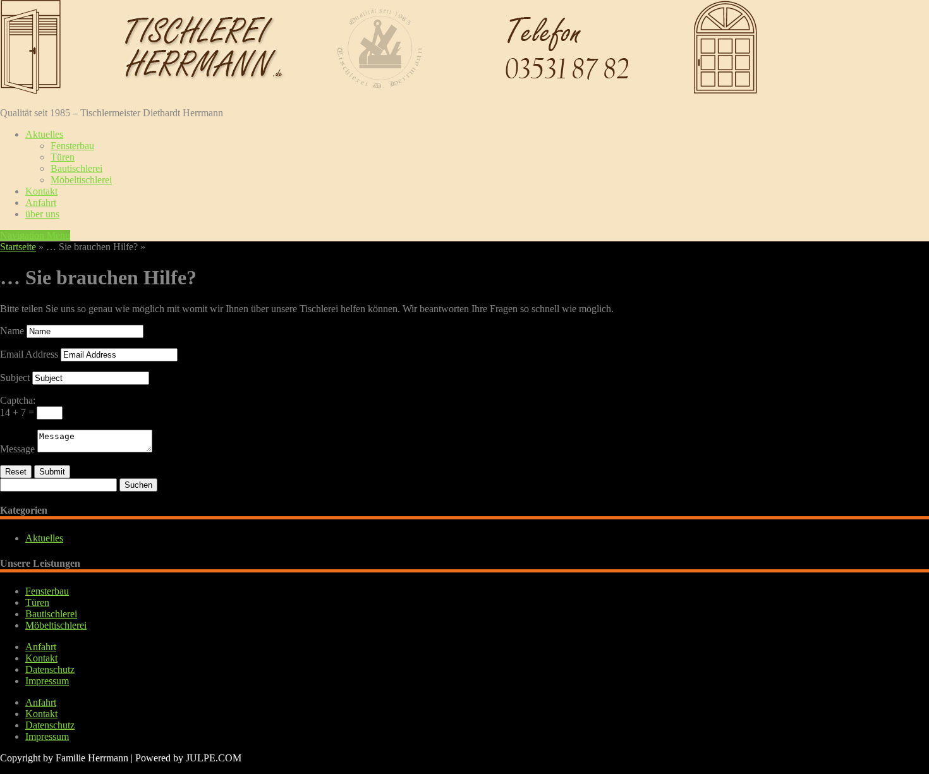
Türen (63, 157)
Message (17, 449)
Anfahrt (40, 202)
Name (12, 330)
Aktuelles (44, 134)
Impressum (47, 680)
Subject (15, 377)
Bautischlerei (76, 168)
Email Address (29, 354)
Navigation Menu (35, 235)
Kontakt (41, 191)
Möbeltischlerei (81, 179)
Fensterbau (72, 145)
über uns (42, 214)
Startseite (18, 246)
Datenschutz (50, 669)
